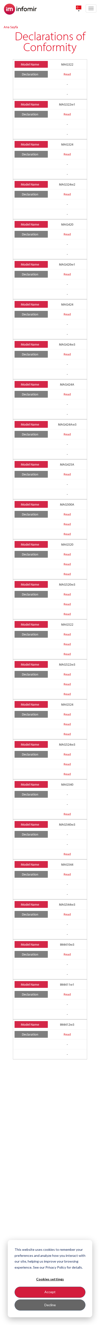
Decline (50, 1305)
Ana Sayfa (11, 27)
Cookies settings (50, 1279)
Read (67, 74)
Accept (50, 1292)
